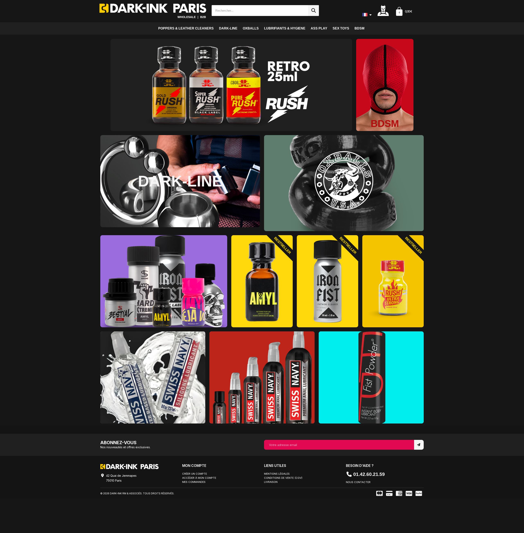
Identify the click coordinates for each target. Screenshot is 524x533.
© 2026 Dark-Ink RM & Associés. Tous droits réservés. (137, 493)
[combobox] (258, 10)
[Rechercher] (313, 10)
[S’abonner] (419, 445)
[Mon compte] (383, 10)
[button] (403, 12)
